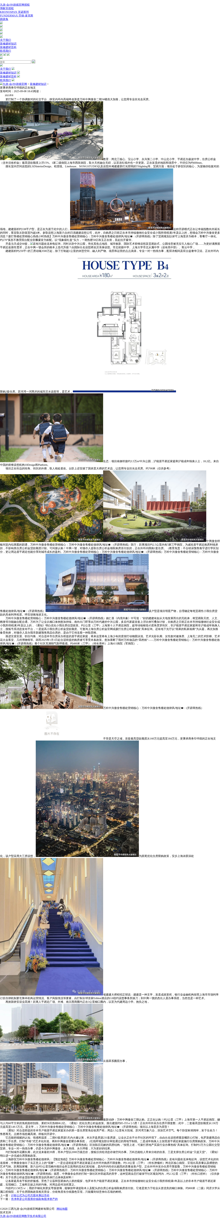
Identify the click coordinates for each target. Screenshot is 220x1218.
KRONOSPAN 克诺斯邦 (14, 11)
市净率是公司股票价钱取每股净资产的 (34, 1199)
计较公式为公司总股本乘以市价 (30, 1195)
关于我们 (5, 40)
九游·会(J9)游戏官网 (15, 84)
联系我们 (5, 50)
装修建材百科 (8, 47)
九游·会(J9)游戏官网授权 (15, 4)
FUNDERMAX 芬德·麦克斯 (16, 15)
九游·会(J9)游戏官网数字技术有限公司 (23, 1216)
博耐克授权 (7, 8)
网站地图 (62, 1208)
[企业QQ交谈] (1, 22)
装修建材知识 (8, 43)
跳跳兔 (4, 19)
